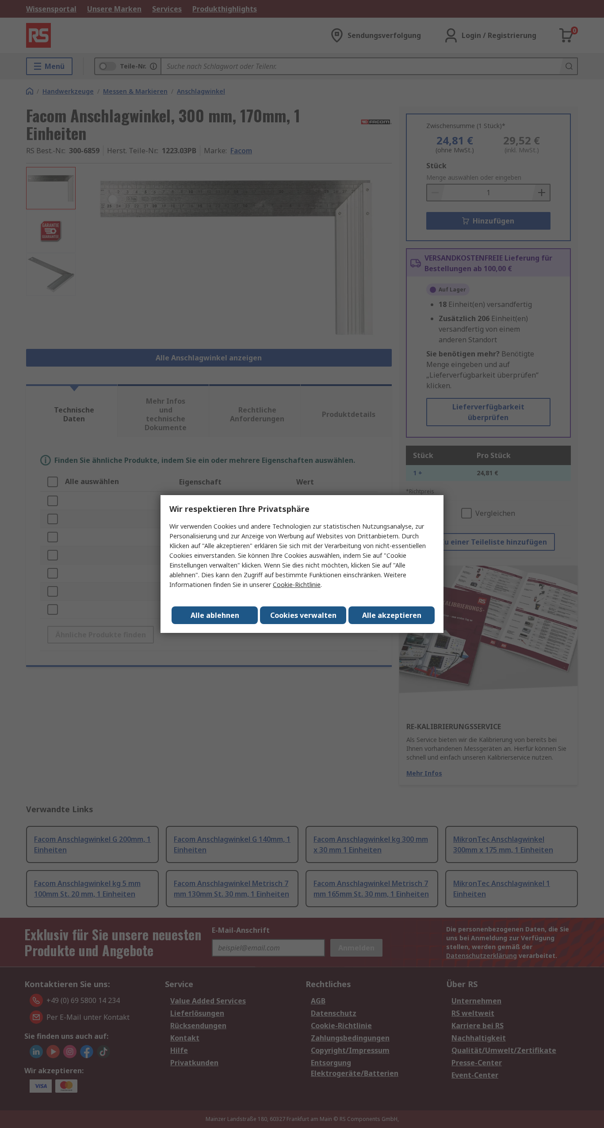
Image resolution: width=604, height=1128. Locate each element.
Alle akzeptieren (391, 615)
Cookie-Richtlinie (297, 584)
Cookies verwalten (303, 615)
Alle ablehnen (215, 615)
